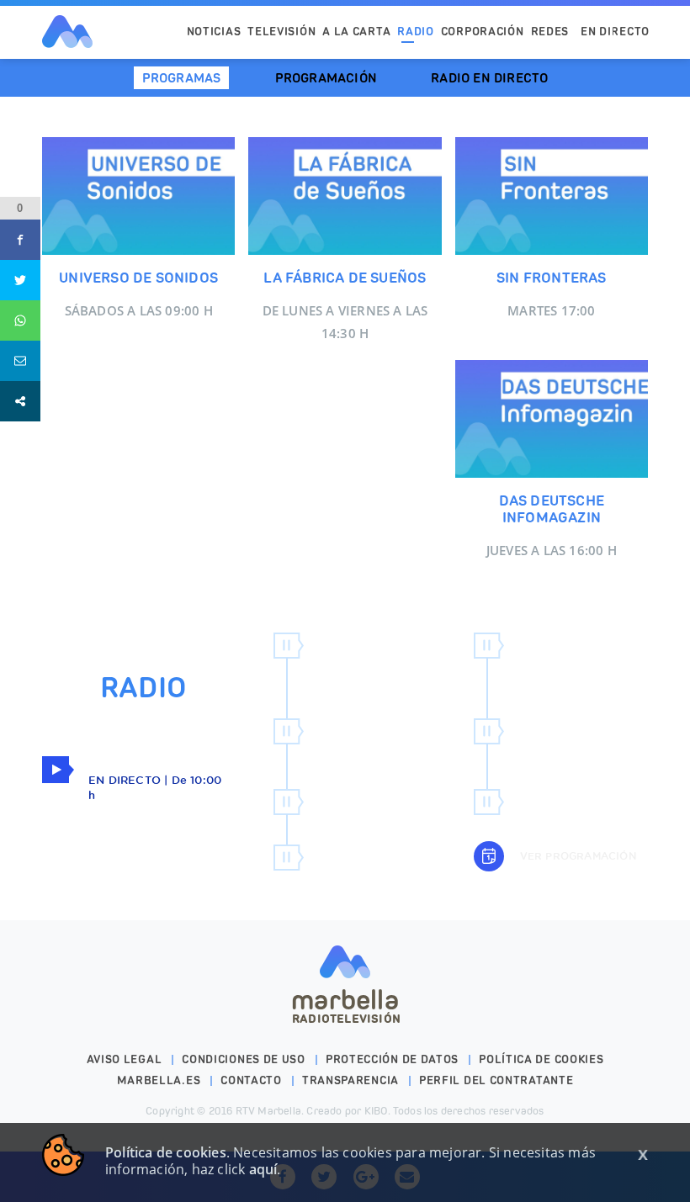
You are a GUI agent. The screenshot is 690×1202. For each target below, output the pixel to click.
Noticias (214, 31)
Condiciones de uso (243, 1059)
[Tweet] (20, 280)
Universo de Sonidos (138, 277)
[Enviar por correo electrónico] (20, 361)
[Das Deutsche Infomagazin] (551, 419)
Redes (550, 31)
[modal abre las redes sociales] (20, 401)
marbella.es (159, 1080)
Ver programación (576, 856)
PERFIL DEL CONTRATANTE (496, 1080)
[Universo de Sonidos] (138, 196)
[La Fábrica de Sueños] (344, 196)
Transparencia (350, 1080)
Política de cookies (541, 1059)
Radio (415, 31)
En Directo (615, 31)
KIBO (376, 1110)
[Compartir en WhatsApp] (20, 320)
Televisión (281, 31)
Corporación (482, 31)
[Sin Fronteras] (551, 196)
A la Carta (356, 31)
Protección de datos (392, 1059)
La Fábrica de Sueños (344, 277)
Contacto (251, 1080)
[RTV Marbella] (67, 31)
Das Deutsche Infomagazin (551, 509)
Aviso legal (124, 1059)
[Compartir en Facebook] (20, 240)
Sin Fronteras (551, 277)
